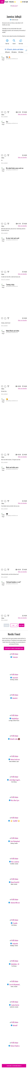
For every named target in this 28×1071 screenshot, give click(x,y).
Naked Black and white (12, 331)
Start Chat (21, 43)
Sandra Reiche (15, 1005)
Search (14, 43)
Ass (7, 121)
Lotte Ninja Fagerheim (15, 780)
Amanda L (15, 698)
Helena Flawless (15, 1046)
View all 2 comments (5, 279)
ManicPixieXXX (15, 882)
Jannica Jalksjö (14, 16)
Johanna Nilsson (15, 903)
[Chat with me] (8, 113)
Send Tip (7, 43)
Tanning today (10, 284)
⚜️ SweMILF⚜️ (15, 821)
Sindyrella (15, 944)
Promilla (15, 923)
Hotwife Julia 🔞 (15, 739)
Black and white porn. (12, 467)
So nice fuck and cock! (12, 238)
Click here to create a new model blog (14, 648)
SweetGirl (15, 678)
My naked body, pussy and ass (14, 168)
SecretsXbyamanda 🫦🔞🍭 (18, 985)
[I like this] (2, 113)
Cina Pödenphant (15, 841)
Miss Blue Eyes (15, 800)
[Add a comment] (5, 113)
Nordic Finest (14, 634)
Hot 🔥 (8, 57)
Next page (21, 625)
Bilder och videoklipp (22, 114)
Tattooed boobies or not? (13, 582)
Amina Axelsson (15, 759)
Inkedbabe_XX (15, 964)
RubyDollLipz (15, 719)
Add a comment (4, 116)
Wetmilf (15, 1025)
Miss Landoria (15, 862)
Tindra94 (15, 657)
